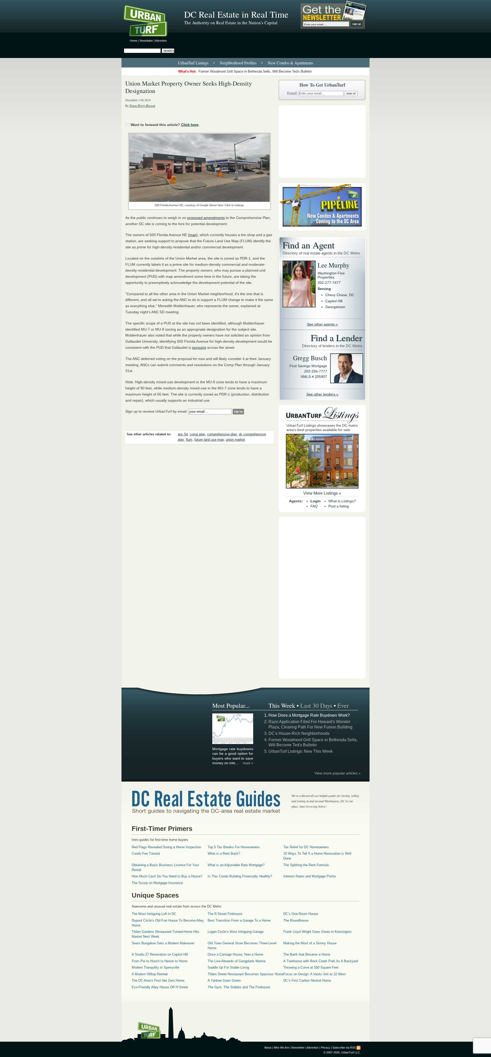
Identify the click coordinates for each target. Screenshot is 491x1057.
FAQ (314, 506)
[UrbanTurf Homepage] (149, 21)
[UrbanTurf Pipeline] (322, 229)
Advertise (161, 40)
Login (315, 501)
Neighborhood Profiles (238, 62)
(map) (193, 235)
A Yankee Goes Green (224, 980)
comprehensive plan (222, 434)
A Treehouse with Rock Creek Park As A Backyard (320, 961)
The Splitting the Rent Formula (306, 865)
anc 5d (183, 434)
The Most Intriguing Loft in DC (154, 914)
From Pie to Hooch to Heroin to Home (159, 961)
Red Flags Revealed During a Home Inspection (166, 847)
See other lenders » (322, 394)
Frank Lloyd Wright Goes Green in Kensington (317, 932)
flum (189, 440)
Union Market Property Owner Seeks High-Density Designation (188, 87)
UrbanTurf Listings (193, 62)
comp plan (197, 434)
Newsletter (146, 40)
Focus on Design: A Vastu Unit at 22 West (314, 974)
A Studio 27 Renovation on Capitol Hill (160, 954)
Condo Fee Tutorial (146, 853)
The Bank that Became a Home (306, 954)
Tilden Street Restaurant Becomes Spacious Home (245, 974)
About (267, 1047)
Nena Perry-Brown (142, 105)
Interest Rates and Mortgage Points (309, 876)
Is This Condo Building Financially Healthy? (240, 876)
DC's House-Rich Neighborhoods (299, 733)
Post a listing (338, 506)
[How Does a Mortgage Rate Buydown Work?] (233, 743)
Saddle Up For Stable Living (228, 967)
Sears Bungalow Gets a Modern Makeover (163, 943)
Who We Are (281, 1047)
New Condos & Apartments (290, 62)
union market (235, 440)
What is (342, 501)
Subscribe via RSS (344, 1047)
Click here (189, 125)
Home (133, 40)
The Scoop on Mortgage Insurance (157, 883)
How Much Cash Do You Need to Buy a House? (167, 876)
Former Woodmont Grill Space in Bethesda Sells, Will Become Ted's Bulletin (255, 71)
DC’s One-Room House (300, 914)
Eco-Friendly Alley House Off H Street (160, 987)
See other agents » (322, 324)
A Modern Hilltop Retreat (150, 974)
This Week (282, 705)
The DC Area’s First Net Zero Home (158, 980)
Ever (343, 705)
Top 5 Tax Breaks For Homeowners (234, 847)
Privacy (325, 1047)
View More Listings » (322, 493)
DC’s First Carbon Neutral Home (307, 980)
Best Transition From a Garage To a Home (239, 920)
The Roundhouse (295, 920)
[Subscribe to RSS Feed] (358, 1047)
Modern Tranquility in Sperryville (155, 967)
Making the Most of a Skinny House (310, 943)
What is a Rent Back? (224, 853)
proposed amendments (206, 218)
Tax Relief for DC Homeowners (306, 847)
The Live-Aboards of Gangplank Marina (236, 961)
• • (245, 62)
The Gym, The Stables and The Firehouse (239, 987)
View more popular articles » (338, 773)
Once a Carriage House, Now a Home (235, 954)
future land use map (209, 440)
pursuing (199, 347)
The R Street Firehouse (225, 914)
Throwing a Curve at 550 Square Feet (311, 967)
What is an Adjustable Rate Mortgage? (236, 865)
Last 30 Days (316, 705)
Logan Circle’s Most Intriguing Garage (235, 932)
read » (248, 763)
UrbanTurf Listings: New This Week (301, 751)
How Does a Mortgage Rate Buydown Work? (309, 715)
